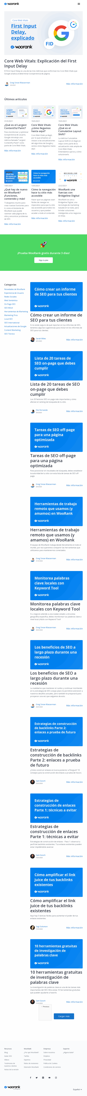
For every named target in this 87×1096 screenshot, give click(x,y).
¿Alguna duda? (68, 1052)
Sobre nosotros (49, 1052)
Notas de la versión (11, 1069)
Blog (6, 1052)
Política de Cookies (50, 1063)
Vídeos (6, 1060)
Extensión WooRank (31, 1067)
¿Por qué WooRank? (31, 1052)
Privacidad (47, 1060)
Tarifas (26, 1056)
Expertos (27, 1060)
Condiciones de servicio (52, 1067)
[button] (79, 4)
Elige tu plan (43, 260)
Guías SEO (8, 1056)
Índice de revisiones (31, 1063)
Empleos (47, 1056)
